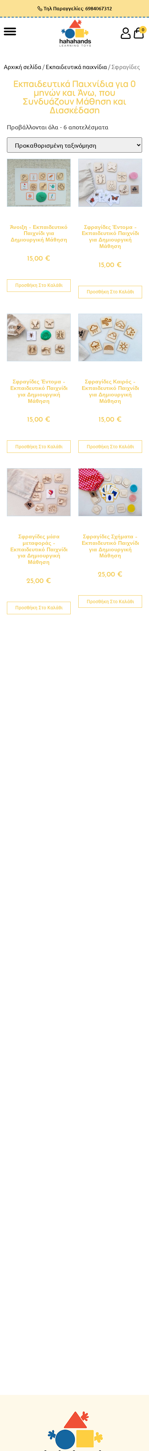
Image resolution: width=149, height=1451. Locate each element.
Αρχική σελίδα (22, 66)
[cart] (138, 33)
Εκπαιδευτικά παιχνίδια (76, 66)
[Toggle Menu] (10, 31)
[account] (125, 33)
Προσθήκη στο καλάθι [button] (39, 285)
